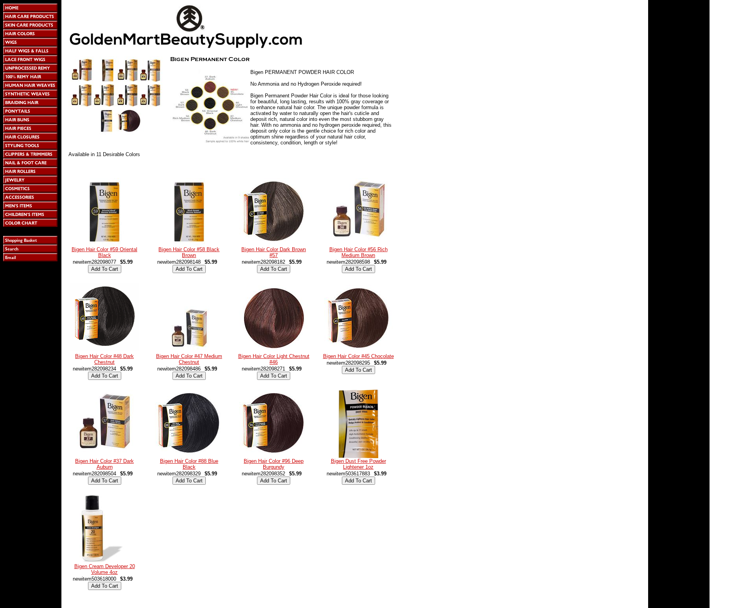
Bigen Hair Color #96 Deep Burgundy (274, 464)
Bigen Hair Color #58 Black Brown (188, 252)
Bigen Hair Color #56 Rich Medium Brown (358, 252)
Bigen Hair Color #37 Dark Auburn (104, 464)
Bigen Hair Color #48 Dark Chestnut (104, 359)
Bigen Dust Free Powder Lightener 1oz (358, 464)
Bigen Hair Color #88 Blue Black (189, 464)
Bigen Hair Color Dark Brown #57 (273, 252)
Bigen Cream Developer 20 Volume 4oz (104, 569)
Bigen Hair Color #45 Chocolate (358, 356)
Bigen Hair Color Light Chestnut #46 (273, 359)
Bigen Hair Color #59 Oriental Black (104, 252)
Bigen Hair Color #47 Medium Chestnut (189, 359)
